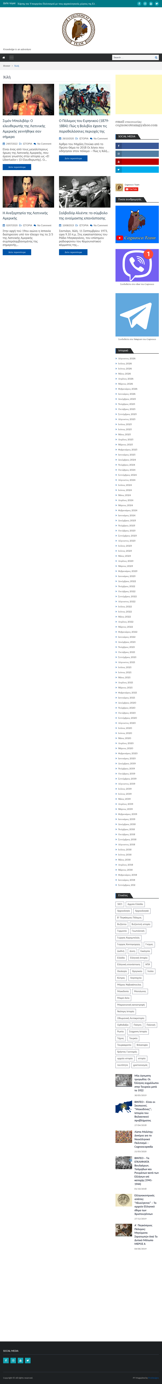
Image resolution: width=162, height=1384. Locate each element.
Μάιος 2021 (124, 677)
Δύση (132, 951)
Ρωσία (120, 1031)
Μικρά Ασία (123, 998)
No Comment (44, 143)
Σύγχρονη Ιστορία (138, 1031)
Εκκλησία (145, 951)
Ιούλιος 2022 (125, 606)
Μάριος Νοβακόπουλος (129, 985)
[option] (57, 3)
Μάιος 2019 (124, 799)
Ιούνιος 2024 (125, 490)
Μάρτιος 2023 (125, 566)
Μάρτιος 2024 (125, 505)
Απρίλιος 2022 (125, 621)
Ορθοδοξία (122, 1025)
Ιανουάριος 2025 (126, 454)
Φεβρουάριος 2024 (127, 510)
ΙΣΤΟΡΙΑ (27, 143)
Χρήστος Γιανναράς (127, 1052)
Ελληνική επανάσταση (128, 964)
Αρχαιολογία (123, 911)
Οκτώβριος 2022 (126, 591)
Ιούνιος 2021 (124, 672)
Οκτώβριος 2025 (126, 409)
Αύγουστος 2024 (126, 480)
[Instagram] (145, 4)
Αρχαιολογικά (142, 911)
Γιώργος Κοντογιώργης (128, 944)
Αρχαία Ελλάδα (135, 904)
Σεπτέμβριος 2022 (127, 596)
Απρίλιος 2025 (125, 439)
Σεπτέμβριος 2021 (127, 657)
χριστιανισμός (140, 1065)
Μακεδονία (123, 991)
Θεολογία (122, 971)
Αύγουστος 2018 (126, 844)
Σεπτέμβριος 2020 (127, 718)
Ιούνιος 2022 (125, 611)
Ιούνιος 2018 (124, 854)
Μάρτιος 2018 (125, 869)
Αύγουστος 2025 (126, 419)
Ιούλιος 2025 (125, 424)
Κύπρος (121, 978)
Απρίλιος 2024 (125, 500)
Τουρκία (133, 1038)
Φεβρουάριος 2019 (127, 814)
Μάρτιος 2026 (125, 383)
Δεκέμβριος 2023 (127, 520)
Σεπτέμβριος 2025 (127, 414)
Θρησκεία (137, 971)
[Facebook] (139, 4)
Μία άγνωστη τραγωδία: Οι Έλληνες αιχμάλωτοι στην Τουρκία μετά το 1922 (146, 1083)
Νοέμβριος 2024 (126, 464)
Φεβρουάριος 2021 (127, 692)
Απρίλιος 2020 (126, 743)
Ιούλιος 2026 (125, 363)
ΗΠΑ (147, 964)
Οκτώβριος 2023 (126, 530)
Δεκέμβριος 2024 (127, 459)
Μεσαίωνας (140, 991)
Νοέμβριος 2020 (126, 707)
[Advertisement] (138, 94)
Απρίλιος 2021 (125, 682)
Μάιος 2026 (124, 373)
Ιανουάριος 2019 (126, 819)
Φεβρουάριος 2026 (127, 388)
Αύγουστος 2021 (126, 662)
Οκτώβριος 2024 (126, 469)
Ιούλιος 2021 (124, 667)
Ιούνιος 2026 (125, 368)
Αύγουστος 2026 (126, 358)
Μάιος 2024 (124, 495)
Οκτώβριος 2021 (126, 652)
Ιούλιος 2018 (124, 849)
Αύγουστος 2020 (127, 723)
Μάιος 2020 (124, 738)
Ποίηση (137, 1025)
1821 (119, 904)
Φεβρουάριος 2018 (127, 874)
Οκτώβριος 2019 (126, 773)
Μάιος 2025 (124, 434)
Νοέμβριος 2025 (126, 404)
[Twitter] (157, 4)
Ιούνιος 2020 (125, 733)
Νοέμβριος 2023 (126, 525)
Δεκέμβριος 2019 (127, 763)
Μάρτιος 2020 (125, 748)
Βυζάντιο (121, 924)
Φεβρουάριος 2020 (127, 753)
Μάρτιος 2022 (125, 626)
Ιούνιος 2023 (125, 550)
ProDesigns (153, 1378)
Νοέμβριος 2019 (126, 768)
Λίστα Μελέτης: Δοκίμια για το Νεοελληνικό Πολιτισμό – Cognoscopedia (143, 1139)
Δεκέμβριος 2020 (127, 702)
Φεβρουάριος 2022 (127, 631)
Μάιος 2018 (124, 859)
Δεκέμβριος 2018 (127, 824)
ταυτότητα (122, 1065)
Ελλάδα (121, 958)
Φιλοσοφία (142, 1045)
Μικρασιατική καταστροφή (131, 1005)
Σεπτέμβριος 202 (126, 885)
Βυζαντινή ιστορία (141, 924)
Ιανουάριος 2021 (126, 697)
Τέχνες (120, 1038)
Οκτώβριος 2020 (127, 712)
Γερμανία (122, 931)
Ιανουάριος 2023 (126, 576)
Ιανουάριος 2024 (126, 515)
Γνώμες (149, 944)
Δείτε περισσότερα (16, 167)
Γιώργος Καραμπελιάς (128, 938)
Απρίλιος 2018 (125, 864)
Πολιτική (151, 1025)
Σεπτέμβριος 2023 (127, 535)
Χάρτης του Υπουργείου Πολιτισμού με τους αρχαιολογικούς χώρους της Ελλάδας (59, 3)
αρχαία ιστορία (125, 1058)
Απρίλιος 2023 (125, 561)
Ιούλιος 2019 (125, 788)
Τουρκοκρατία (124, 1045)
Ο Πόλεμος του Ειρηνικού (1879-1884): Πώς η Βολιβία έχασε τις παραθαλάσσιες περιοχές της (84, 126)
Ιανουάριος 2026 (126, 394)
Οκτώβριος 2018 (126, 834)
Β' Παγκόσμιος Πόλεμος (129, 917)
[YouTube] (151, 4)
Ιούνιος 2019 (125, 793)
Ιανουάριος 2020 (127, 758)
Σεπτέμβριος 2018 (127, 839)
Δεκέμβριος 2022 (127, 581)
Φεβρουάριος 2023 (127, 571)
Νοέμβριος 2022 (126, 586)
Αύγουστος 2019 (126, 783)
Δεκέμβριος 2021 (127, 642)
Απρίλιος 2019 (125, 804)
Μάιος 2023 (124, 556)
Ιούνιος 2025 (125, 429)
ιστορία (142, 1058)
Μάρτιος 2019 (125, 809)
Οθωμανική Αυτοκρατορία (130, 1018)
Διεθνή (120, 951)
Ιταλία (150, 971)
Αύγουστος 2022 (126, 601)
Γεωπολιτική (138, 931)
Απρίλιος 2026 (125, 378)
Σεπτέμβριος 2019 (127, 778)
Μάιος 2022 (124, 616)
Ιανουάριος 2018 (126, 880)
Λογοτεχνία (136, 978)
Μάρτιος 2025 (125, 444)
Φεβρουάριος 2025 (127, 449)
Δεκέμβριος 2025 (127, 399)
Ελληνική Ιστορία (138, 958)
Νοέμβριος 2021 (126, 647)
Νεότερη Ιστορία (125, 1011)
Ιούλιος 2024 (125, 485)
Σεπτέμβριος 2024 (127, 475)
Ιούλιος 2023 (125, 545)
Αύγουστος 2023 (126, 540)
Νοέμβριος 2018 (126, 829)
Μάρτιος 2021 (125, 687)
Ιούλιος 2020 (125, 728)
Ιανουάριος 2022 (126, 637)
